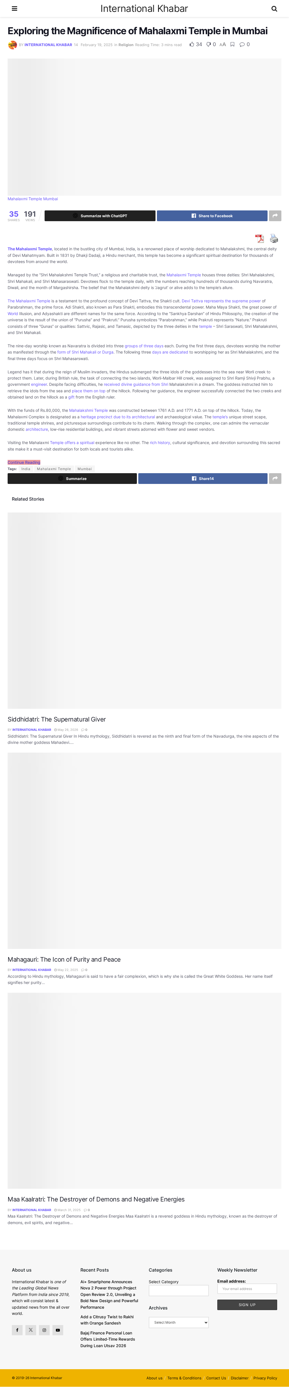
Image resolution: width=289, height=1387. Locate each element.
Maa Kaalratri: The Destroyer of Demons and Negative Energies (96, 1199)
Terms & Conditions (184, 1378)
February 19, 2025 (97, 44)
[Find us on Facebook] (17, 1330)
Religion (126, 44)
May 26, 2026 (67, 730)
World (13, 313)
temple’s (220, 416)
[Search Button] (274, 8)
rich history (160, 442)
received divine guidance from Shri (136, 384)
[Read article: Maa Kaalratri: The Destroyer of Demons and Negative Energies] (144, 1091)
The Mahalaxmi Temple (29, 300)
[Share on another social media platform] (275, 215)
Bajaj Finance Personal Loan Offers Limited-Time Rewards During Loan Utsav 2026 (107, 1339)
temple (205, 326)
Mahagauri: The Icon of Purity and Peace (64, 959)
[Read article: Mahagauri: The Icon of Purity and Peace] (144, 851)
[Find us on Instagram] (44, 1330)
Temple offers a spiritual (72, 442)
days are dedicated (170, 352)
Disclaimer (240, 1378)
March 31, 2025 (69, 1210)
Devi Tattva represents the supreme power (221, 300)
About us (154, 1378)
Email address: (231, 1281)
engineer (39, 384)
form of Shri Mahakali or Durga (85, 352)
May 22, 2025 (67, 970)
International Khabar (144, 8)
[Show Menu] (14, 8)
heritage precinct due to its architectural (118, 416)
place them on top (89, 390)
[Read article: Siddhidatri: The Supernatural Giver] (144, 610)
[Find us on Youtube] (57, 1330)
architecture (37, 429)
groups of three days (144, 345)
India (25, 469)
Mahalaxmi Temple (184, 274)
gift (71, 397)
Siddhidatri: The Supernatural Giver (57, 719)
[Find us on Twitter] (30, 1330)
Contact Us (216, 1378)
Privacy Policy (265, 1378)
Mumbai (85, 469)
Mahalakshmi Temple (88, 410)
